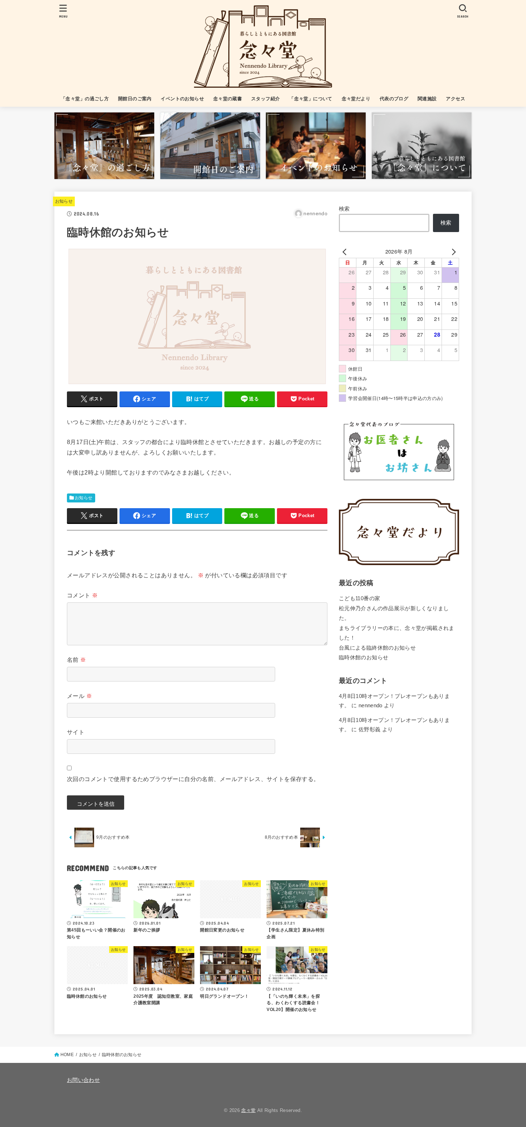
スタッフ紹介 (265, 98)
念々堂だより (356, 98)
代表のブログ (394, 98)
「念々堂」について (310, 98)
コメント (82, 595)
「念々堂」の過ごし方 (85, 98)
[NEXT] (452, 251)
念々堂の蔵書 (227, 98)
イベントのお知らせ (182, 98)
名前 (76, 659)
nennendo (371, 705)
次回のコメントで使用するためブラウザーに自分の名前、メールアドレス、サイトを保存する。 (193, 779)
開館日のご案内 (135, 98)
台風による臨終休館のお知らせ (377, 648)
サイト (75, 732)
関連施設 (427, 98)
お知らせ (64, 201)
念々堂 (248, 1110)
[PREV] (345, 251)
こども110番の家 (359, 598)
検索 (344, 209)
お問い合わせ (83, 1080)
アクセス (455, 98)
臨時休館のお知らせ (363, 657)
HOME (67, 1055)
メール (79, 696)
